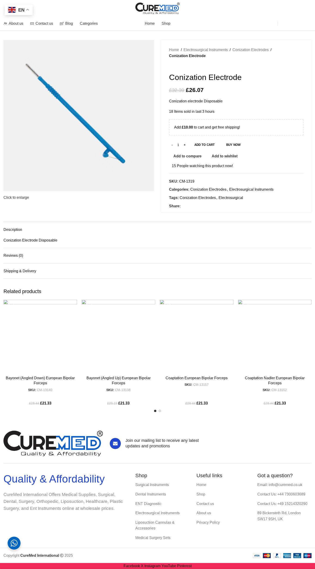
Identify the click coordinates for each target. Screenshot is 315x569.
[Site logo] (157, 8)
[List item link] (162, 485)
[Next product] (180, 65)
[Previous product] (171, 65)
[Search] (269, 23)
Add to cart (204, 145)
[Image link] (53, 443)
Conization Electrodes (250, 50)
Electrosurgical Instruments (206, 50)
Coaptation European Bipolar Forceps (197, 378)
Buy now (233, 145)
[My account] (286, 23)
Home (174, 50)
